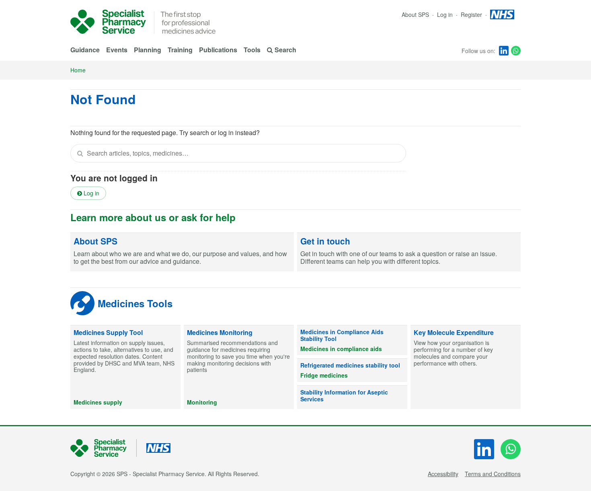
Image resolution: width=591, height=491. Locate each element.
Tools (252, 49)
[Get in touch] (409, 252)
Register (472, 14)
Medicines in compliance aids (341, 349)
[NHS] (103, 448)
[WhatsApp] (516, 50)
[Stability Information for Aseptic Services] (352, 397)
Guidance (85, 49)
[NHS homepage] (502, 14)
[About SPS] (182, 252)
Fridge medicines (324, 375)
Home (78, 70)
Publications (218, 49)
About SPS (415, 14)
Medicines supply (98, 402)
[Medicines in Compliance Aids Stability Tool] (352, 340)
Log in (445, 14)
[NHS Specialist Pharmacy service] (108, 22)
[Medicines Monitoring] (239, 367)
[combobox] (238, 153)
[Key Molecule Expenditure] (465, 367)
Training (180, 49)
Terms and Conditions (493, 474)
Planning (147, 49)
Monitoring (202, 402)
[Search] (80, 153)
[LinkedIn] (504, 50)
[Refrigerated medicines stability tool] (352, 370)
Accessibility (443, 474)
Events (116, 49)
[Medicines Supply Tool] (125, 367)
